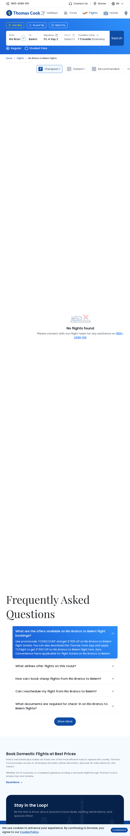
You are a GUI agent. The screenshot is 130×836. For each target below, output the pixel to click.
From (11, 35)
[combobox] (14, 39)
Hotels (114, 13)
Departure (49, 35)
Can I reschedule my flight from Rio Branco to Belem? (56, 691)
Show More (65, 721)
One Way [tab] (17, 25)
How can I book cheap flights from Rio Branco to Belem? (58, 679)
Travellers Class (86, 35)
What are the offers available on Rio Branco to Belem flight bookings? (60, 633)
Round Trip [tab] (38, 25)
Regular (16, 48)
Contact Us (80, 3)
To (30, 35)
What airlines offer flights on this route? (45, 666)
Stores (102, 3)
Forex (73, 13)
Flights (93, 13)
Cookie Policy (29, 832)
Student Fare (38, 48)
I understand (119, 830)
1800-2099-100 (20, 3)
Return (67, 35)
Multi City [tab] (60, 25)
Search (116, 38)
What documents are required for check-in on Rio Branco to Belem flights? (61, 706)
